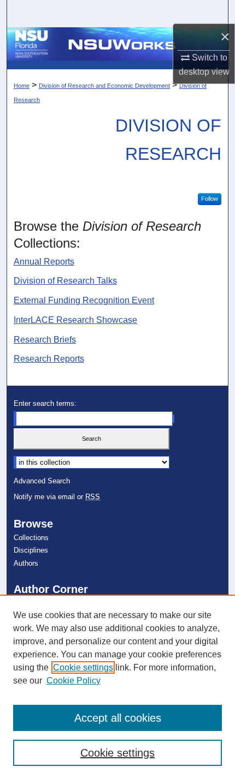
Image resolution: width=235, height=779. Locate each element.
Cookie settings (83, 667)
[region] (117, 687)
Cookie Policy (73, 680)
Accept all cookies (117, 718)
